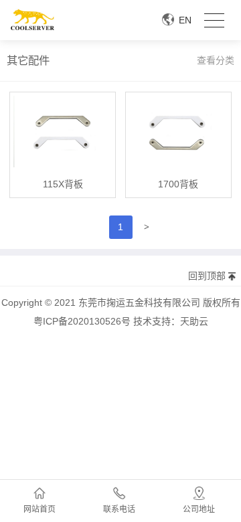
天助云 (194, 321)
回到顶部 (207, 275)
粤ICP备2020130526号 (82, 321)
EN (185, 20)
